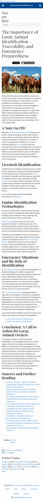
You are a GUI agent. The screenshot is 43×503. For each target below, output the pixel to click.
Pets (15, 489)
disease (5, 467)
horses (19, 145)
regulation (25, 464)
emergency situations (11, 270)
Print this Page (29, 63)
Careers (26, 494)
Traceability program (13, 292)
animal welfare (26, 467)
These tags (6, 181)
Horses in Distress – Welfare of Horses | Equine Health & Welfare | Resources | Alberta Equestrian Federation (23, 384)
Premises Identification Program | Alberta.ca (23, 404)
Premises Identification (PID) (19, 132)
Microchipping (7, 221)
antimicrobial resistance (23, 462)
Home (6, 25)
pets (37, 467)
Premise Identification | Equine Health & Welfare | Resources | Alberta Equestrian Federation (22, 391)
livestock (14, 464)
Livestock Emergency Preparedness (20, 319)
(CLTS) (35, 174)
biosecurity (6, 462)
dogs (35, 464)
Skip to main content (8, 1)
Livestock (13, 440)
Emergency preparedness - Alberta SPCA (22, 421)
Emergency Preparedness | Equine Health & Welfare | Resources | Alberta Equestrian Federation (23, 399)
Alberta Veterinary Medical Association (24, 485)
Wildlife (16, 494)
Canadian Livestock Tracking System (20, 409)
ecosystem (16, 469)
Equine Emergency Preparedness (19, 321)
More (4, 471)
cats (6, 469)
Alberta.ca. (17, 197)
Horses (12, 442)
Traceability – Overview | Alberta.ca (20, 416)
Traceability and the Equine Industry (20, 406)
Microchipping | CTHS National (18, 418)
